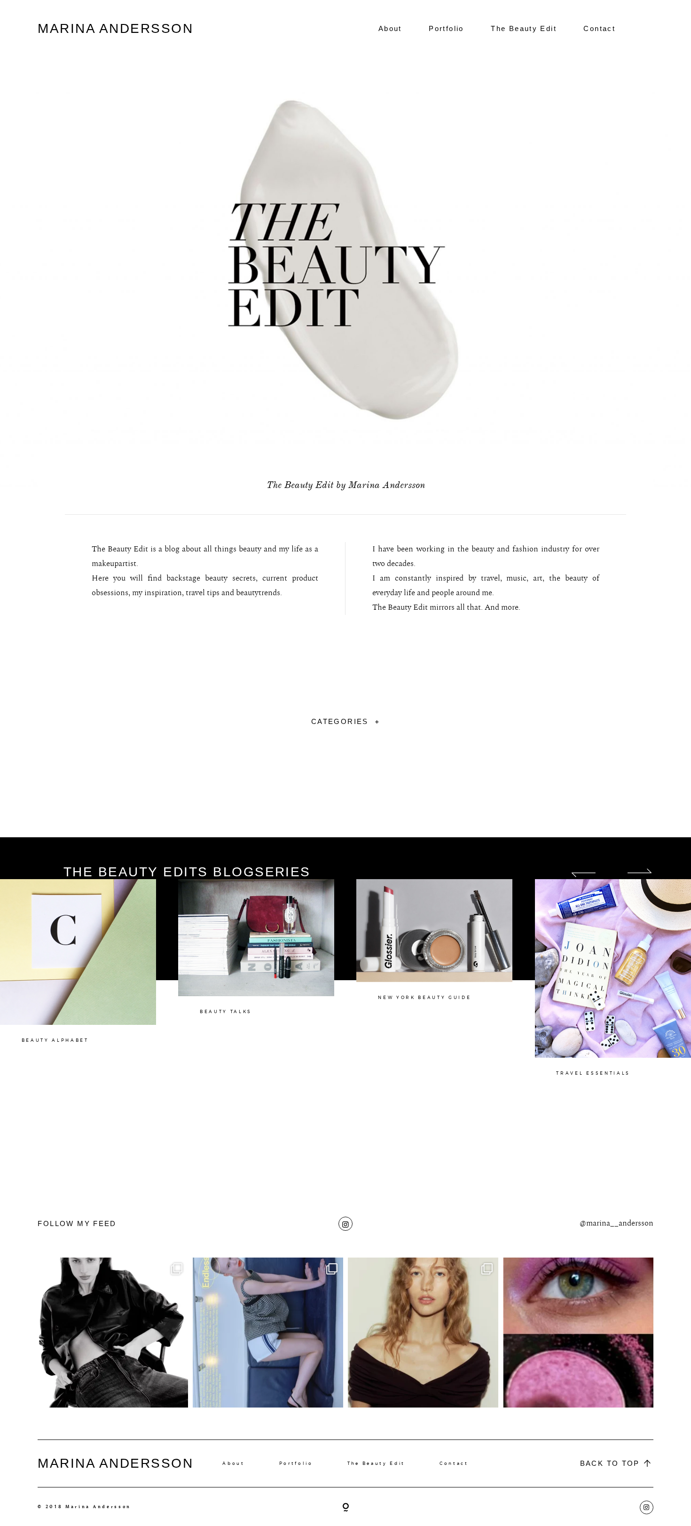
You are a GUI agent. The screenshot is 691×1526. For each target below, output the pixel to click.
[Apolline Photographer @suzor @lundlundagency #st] (423, 1333)
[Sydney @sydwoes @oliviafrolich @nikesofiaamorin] (113, 1333)
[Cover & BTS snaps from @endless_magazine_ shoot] (268, 1333)
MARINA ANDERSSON (115, 28)
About (390, 28)
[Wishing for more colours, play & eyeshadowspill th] (578, 1333)
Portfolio (446, 28)
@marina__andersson (616, 1223)
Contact (599, 28)
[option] (89, 994)
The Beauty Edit (524, 28)
